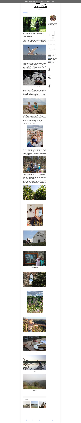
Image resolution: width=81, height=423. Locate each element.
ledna (49, 84)
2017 (48, 87)
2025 (48, 68)
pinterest (49, 35)
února (49, 83)
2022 (48, 71)
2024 (48, 69)
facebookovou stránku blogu (27, 180)
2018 (48, 86)
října (49, 76)
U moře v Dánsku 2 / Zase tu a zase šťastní (54, 55)
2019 (48, 85)
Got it (55, 1)
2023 (48, 70)
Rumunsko (49, 50)
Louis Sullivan (52, 50)
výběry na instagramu (35, 180)
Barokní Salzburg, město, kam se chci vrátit (54, 62)
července (50, 79)
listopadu (50, 75)
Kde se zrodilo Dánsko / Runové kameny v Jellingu (54, 59)
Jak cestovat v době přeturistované (33, 409)
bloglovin (53, 35)
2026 (48, 67)
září (49, 77)
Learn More (53, 1)
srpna (49, 78)
